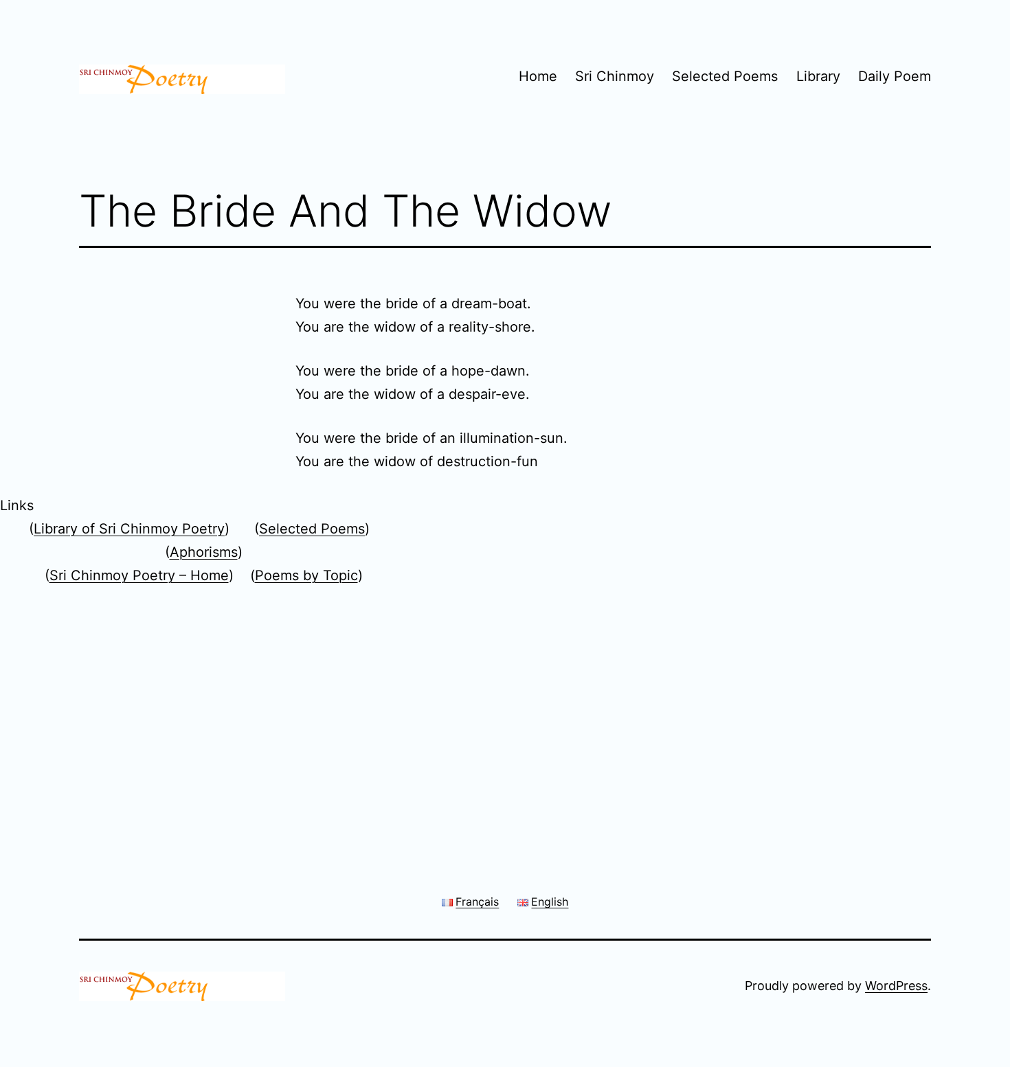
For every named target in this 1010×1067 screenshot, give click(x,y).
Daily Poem (894, 76)
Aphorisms (204, 552)
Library (818, 76)
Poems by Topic (306, 575)
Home (538, 76)
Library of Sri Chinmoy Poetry (129, 528)
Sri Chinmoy (614, 76)
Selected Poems (725, 76)
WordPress (896, 985)
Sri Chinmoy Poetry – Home (139, 575)
